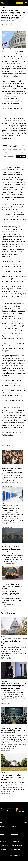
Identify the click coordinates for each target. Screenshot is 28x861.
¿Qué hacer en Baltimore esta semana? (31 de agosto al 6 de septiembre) (12, 470)
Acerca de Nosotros (16, 845)
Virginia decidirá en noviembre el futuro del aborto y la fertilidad (14, 640)
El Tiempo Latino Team (7, 20)
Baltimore (5, 466)
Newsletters (14, 837)
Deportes (13, 826)
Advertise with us (15, 849)
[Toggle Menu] (25, 3)
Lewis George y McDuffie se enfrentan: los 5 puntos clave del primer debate (13, 730)
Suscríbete (19, 2)
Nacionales (4, 681)
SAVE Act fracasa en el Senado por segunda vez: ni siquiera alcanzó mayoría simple (13, 685)
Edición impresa (15, 841)
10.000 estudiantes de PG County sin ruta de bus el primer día (12, 586)
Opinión (13, 830)
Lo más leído (14, 834)
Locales (4, 503)
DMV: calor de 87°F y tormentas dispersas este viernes (12, 548)
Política (3, 7)
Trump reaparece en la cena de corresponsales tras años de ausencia (14, 777)
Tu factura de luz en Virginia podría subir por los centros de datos (12, 507)
